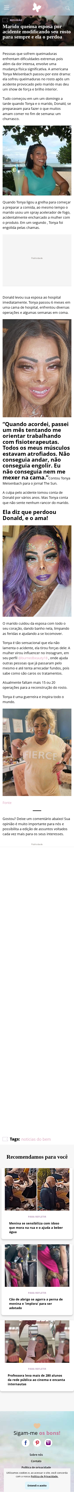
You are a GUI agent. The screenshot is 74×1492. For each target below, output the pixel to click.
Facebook (26, 1443)
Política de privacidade (36, 1467)
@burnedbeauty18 (32, 658)
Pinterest (37, 1443)
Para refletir (37, 1216)
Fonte (7, 802)
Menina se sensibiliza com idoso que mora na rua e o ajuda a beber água (36, 1227)
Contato (36, 1461)
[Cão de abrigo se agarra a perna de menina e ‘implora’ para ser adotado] (37, 1265)
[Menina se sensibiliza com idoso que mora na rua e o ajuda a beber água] (37, 1189)
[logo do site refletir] (37, 9)
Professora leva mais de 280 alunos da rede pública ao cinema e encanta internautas (36, 1379)
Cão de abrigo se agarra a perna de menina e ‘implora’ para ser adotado (36, 1303)
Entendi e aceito (37, 1485)
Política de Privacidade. (44, 1476)
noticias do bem (36, 1139)
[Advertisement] (37, 981)
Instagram (48, 1443)
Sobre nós (36, 1455)
